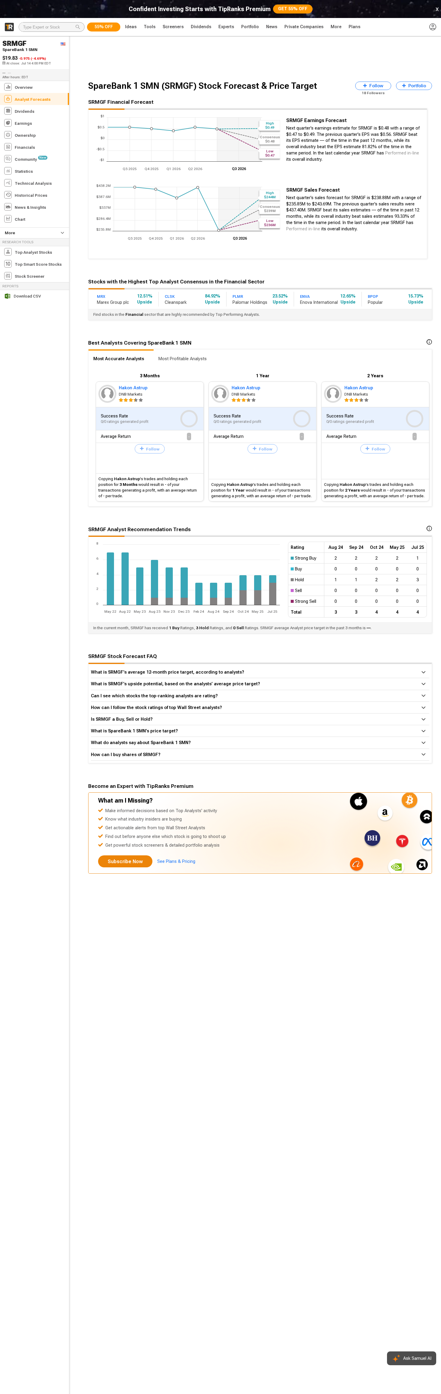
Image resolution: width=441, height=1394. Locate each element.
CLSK (170, 296)
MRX (101, 296)
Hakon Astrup (133, 387)
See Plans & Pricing (176, 861)
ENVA (305, 296)
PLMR (237, 296)
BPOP (373, 296)
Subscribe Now (125, 861)
